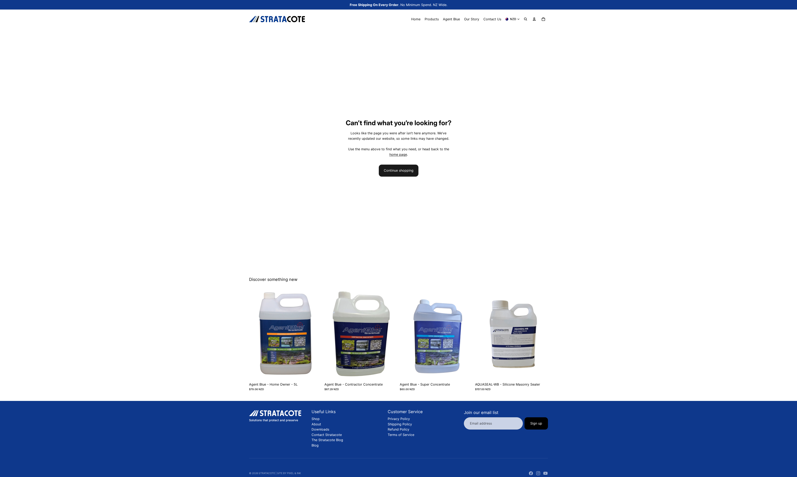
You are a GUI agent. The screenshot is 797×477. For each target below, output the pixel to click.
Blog (315, 445)
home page (398, 154)
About (316, 424)
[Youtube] (545, 473)
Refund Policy (398, 429)
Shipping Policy (400, 424)
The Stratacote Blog (327, 440)
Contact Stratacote (327, 435)
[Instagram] (538, 473)
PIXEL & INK (294, 473)
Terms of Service (401, 435)
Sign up (536, 423)
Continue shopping (398, 170)
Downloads (320, 429)
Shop (316, 419)
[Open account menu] (534, 19)
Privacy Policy (399, 419)
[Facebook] (530, 473)
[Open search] (525, 19)
